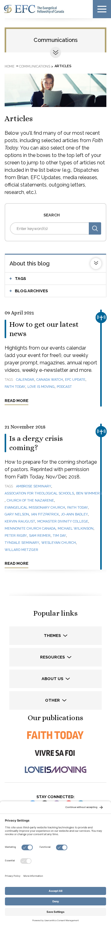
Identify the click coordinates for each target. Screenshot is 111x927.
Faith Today (15, 387)
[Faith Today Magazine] (55, 735)
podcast (64, 387)
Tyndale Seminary (22, 543)
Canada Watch (49, 380)
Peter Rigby (16, 536)
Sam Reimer (40, 536)
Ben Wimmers (89, 493)
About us (53, 678)
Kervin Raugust (20, 521)
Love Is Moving (41, 387)
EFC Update (75, 380)
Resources (53, 657)
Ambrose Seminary (33, 486)
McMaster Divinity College (62, 521)
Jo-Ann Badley (74, 514)
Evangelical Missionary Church (35, 508)
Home (9, 66)
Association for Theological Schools (39, 493)
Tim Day (59, 536)
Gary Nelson (17, 514)
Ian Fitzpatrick (45, 514)
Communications (56, 40)
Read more (16, 400)
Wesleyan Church (58, 543)
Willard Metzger (21, 550)
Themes (53, 635)
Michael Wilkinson (75, 529)
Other (53, 700)
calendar (25, 380)
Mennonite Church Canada (30, 529)
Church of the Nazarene (30, 500)
